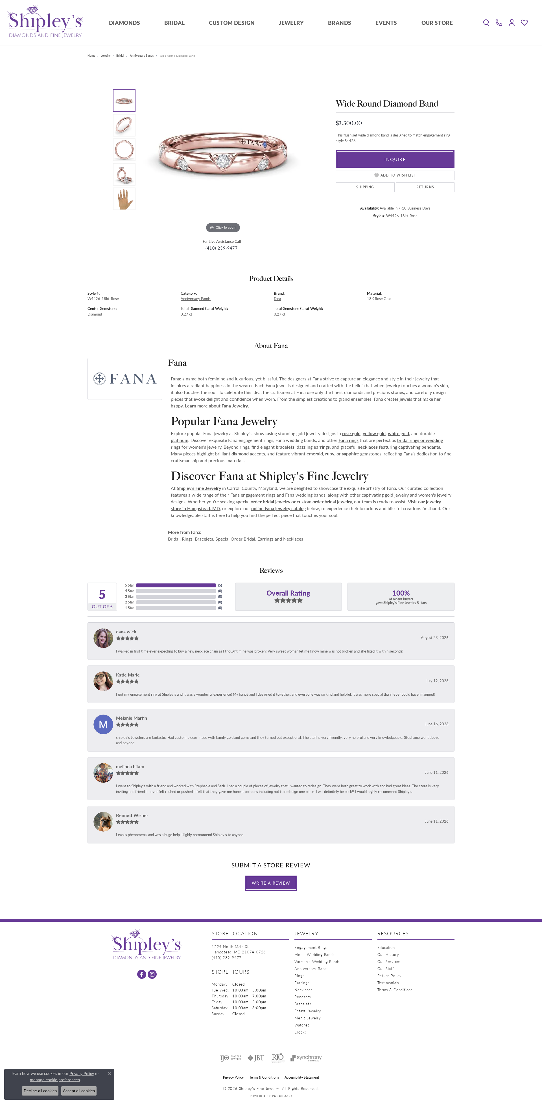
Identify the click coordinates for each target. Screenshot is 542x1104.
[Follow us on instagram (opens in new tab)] (152, 974)
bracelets (285, 447)
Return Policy (389, 975)
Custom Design (232, 23)
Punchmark (282, 1096)
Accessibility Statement (302, 1077)
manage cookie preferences (55, 1079)
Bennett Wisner (132, 815)
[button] (486, 22)
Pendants (302, 996)
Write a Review (271, 883)
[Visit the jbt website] (256, 1058)
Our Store (437, 23)
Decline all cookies (40, 1090)
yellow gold (374, 433)
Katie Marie (128, 674)
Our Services (389, 961)
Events (386, 23)
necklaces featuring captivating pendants (399, 447)
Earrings (265, 539)
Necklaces (293, 539)
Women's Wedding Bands (317, 961)
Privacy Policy (233, 1077)
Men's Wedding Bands (314, 954)
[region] (223, 149)
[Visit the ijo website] (230, 1058)
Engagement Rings (311, 947)
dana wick (126, 631)
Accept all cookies (79, 1090)
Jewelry (291, 23)
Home (91, 56)
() (220, 585)
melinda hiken (130, 766)
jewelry (105, 56)
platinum (179, 440)
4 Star (129, 591)
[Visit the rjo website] (278, 1058)
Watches (302, 1025)
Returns (425, 187)
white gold (398, 433)
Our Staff (385, 968)
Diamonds (124, 23)
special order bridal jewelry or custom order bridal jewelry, (294, 501)
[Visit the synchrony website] (306, 1058)
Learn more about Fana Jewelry (216, 405)
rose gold (351, 433)
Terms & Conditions (395, 989)
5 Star (129, 585)
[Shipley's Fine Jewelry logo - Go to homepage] (45, 22)
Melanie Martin (131, 718)
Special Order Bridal (235, 539)
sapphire (350, 453)
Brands (339, 23)
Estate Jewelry (307, 1010)
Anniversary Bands (142, 56)
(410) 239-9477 (222, 248)
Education (386, 947)
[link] (498, 22)
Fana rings (348, 440)
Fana (277, 298)
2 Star (129, 602)
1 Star (129, 607)
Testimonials (388, 982)
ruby (329, 453)
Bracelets (204, 539)
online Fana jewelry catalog (278, 508)
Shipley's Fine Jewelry (199, 488)
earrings (322, 447)
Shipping (365, 187)
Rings (187, 539)
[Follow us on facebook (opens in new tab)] (141, 974)
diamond (240, 453)
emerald (315, 453)
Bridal (174, 23)
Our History (388, 954)
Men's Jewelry (307, 1018)
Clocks (300, 1032)
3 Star (129, 596)
